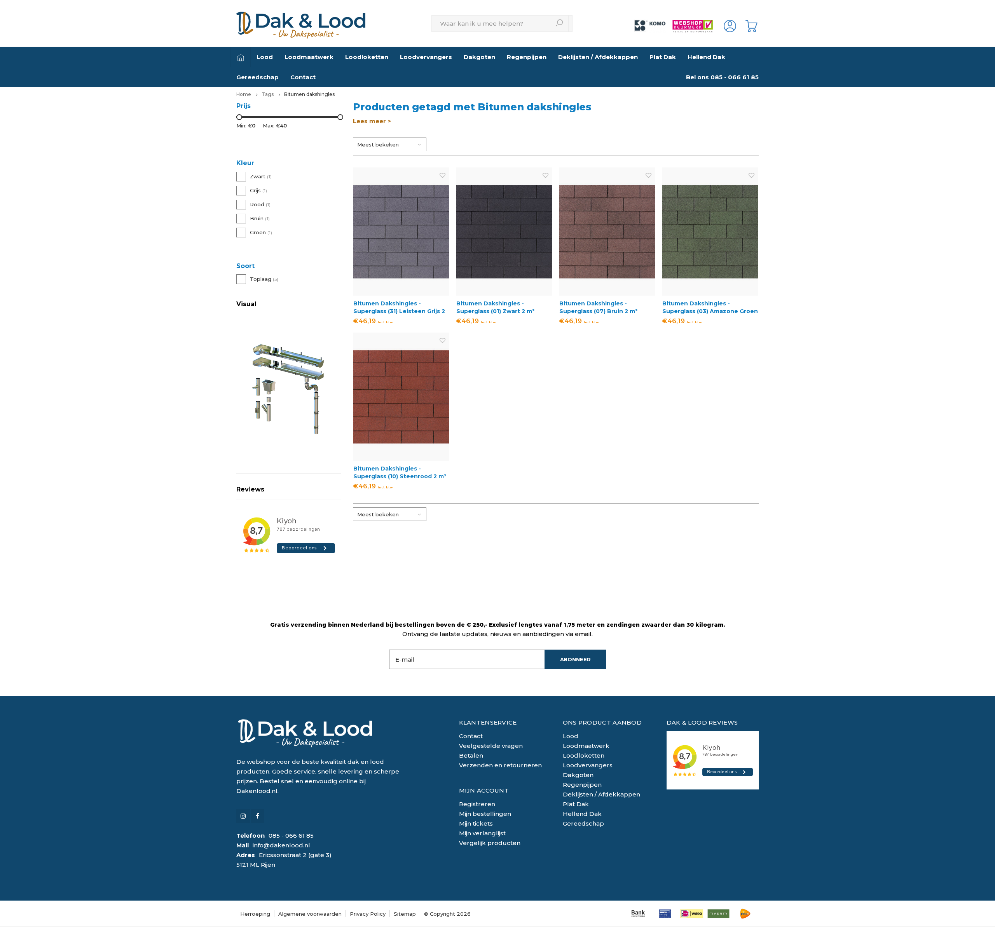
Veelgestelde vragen (491, 745)
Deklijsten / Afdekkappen (598, 57)
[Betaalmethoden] (638, 913)
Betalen (471, 755)
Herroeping (255, 914)
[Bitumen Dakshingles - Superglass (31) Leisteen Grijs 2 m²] (401, 231)
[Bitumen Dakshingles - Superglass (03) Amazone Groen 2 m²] (710, 231)
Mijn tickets (476, 823)
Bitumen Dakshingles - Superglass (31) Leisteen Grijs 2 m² (399, 307)
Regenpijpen (526, 57)
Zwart (261, 176)
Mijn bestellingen (485, 813)
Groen (261, 232)
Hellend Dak (706, 57)
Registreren (477, 804)
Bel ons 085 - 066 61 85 (722, 77)
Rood (260, 204)
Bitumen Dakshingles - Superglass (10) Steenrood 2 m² (399, 472)
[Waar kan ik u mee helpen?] (560, 23)
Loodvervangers (426, 57)
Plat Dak (662, 57)
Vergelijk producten (489, 843)
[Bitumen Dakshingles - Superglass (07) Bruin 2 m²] (607, 231)
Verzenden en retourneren (500, 765)
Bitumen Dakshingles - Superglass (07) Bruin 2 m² (598, 307)
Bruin (260, 218)
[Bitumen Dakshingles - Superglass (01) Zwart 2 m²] (504, 231)
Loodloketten (366, 57)
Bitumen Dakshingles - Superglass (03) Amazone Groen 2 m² (710, 307)
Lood (265, 57)
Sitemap (405, 914)
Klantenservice (488, 722)
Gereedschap (257, 77)
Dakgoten (479, 57)
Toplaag (264, 279)
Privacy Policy (368, 914)
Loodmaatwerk (309, 57)
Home (243, 94)
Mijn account (484, 790)
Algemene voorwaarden (310, 914)
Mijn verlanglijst (482, 833)
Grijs (258, 190)
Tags (268, 94)
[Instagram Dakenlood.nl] (243, 816)
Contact (303, 77)
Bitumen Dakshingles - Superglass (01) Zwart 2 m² (495, 307)
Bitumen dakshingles (309, 94)
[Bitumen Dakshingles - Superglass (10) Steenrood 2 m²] (401, 396)
